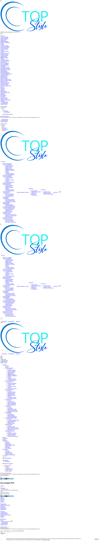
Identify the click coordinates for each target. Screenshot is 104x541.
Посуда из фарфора (12, 370)
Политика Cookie (46, 539)
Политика (2, 515)
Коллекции (2, 499)
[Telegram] (13, 478)
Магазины (2, 511)
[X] (6, 478)
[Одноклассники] (3, 478)
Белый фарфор (11, 414)
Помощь (2, 516)
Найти (2, 533)
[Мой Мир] (4, 478)
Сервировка (10, 408)
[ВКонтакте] (1, 478)
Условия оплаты (3, 512)
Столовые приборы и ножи (13, 420)
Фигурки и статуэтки (12, 433)
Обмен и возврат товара (5, 514)
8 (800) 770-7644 (3, 104)
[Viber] (8, 478)
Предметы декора (11, 426)
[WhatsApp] (9, 478)
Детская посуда (11, 401)
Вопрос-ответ (3, 519)
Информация (3, 509)
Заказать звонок (8, 471)
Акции (1, 500)
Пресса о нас (3, 506)
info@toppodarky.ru (5, 116)
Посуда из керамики (12, 383)
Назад (7, 365)
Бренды (2, 498)
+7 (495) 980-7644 (4, 102)
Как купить (7, 451)
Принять (96, 539)
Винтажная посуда (11, 391)
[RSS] (0, 479)
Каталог (7, 366)
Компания (7, 442)
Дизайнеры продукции (5, 504)
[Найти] (1, 34)
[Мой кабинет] (1, 320)
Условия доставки (4, 513)
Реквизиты (2, 507)
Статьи (1, 520)
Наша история (3, 503)
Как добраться (3, 508)
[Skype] (11, 478)
